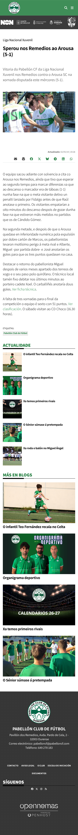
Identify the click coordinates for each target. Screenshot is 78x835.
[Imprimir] (23, 158)
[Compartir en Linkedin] (63, 158)
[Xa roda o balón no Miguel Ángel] (12, 456)
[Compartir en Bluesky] (47, 158)
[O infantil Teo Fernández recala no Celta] (12, 362)
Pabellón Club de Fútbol (15, 333)
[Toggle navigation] (72, 8)
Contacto (12, 765)
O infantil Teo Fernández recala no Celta (48, 354)
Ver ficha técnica (24, 289)
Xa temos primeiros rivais (39, 401)
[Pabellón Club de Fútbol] (14, 8)
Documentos (39, 773)
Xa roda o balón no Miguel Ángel (43, 448)
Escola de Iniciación (59, 765)
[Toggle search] (66, 8)
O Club (41, 765)
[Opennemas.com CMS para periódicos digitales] (39, 810)
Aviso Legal (27, 765)
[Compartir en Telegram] (55, 158)
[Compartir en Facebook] (31, 158)
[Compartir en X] (39, 158)
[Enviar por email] (16, 158)
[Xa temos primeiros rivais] (12, 409)
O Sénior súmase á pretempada (43, 425)
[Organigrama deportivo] (12, 385)
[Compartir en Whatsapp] (71, 158)
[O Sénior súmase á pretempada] (12, 432)
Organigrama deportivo (38, 378)
